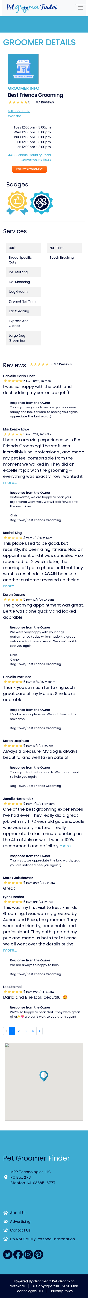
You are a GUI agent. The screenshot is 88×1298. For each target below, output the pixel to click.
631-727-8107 (19, 111)
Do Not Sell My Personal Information (42, 1238)
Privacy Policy (62, 1291)
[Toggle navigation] (80, 8)
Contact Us (20, 1230)
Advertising (20, 1221)
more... (10, 482)
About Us (18, 1212)
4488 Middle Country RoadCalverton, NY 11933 (29, 157)
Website (14, 116)
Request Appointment (29, 169)
